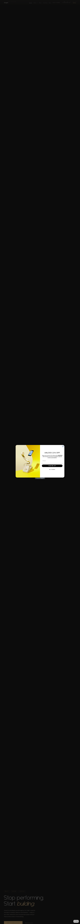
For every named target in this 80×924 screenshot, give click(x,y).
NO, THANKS (52, 469)
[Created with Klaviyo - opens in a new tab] (40, 478)
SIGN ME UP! (52, 465)
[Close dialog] (63, 446)
